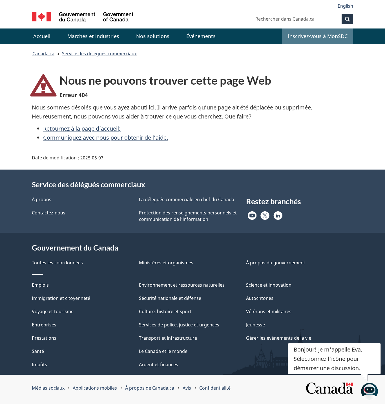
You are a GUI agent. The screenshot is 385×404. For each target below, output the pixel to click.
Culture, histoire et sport (165, 311)
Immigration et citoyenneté (61, 298)
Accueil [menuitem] (41, 36)
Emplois (40, 285)
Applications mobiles (95, 388)
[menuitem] (93, 36)
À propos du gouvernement (275, 263)
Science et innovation (268, 285)
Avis (187, 388)
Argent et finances (158, 364)
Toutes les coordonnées (57, 263)
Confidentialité (215, 388)
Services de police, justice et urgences (179, 325)
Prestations (44, 338)
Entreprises (44, 325)
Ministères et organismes (166, 263)
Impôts (39, 364)
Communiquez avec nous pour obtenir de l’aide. (105, 137)
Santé (38, 351)
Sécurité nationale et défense (170, 298)
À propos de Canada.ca (149, 388)
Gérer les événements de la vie (278, 338)
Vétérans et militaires (268, 311)
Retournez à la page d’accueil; (82, 128)
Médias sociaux (48, 388)
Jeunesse (255, 325)
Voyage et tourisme (53, 311)
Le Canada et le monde (163, 351)
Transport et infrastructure (168, 338)
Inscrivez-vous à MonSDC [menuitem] (318, 36)
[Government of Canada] (82, 17)
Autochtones (259, 298)
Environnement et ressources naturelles (182, 285)
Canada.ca (43, 53)
